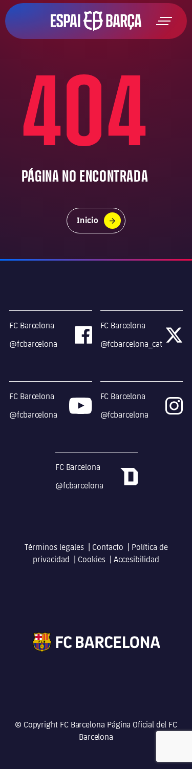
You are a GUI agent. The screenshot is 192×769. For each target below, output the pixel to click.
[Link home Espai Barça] (96, 641)
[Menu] (164, 21)
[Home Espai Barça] (96, 20)
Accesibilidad (136, 559)
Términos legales (54, 547)
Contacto (107, 547)
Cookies (91, 559)
